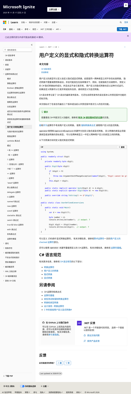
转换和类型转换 (51, 302)
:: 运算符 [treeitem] (10, 178)
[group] (83, 192)
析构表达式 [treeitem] (11, 234)
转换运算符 (49, 267)
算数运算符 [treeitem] (11, 83)
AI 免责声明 (7, 392)
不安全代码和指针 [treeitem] (12, 257)
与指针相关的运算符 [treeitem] (15, 131)
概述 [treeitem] (9, 78)
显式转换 (48, 278)
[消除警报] (126, 5)
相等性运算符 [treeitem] (12, 102)
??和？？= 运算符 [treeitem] (14, 169)
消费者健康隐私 (54, 392)
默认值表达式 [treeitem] (12, 187)
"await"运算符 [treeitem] (13, 183)
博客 (26, 392)
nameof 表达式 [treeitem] (13, 201)
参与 (35, 392)
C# (56, 47)
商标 (78, 392)
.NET (50, 47)
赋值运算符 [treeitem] (11, 136)
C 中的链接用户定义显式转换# (58, 309)
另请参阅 (44, 72)
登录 (126, 22)
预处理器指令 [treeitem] (10, 262)
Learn (42, 47)
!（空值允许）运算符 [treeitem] (15, 164)
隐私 (42, 392)
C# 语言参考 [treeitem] (10, 55)
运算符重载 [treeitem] (11, 239)
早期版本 (18, 392)
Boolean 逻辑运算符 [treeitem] (15, 88)
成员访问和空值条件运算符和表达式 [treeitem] (18, 113)
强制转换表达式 (88, 125)
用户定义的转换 (51, 270)
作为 (45, 125)
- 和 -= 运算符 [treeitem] (12, 155)
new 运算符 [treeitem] (12, 206)
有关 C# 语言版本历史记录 (90, 117)
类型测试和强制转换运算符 (56, 299)
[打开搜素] (120, 22)
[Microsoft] (4, 22)
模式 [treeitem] (9, 145)
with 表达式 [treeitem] (12, 229)
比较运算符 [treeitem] (11, 106)
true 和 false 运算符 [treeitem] (15, 225)
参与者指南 (53, 334)
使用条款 (69, 392)
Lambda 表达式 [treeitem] (13, 141)
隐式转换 (48, 274)
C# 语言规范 (46, 69)
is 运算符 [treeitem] (10, 197)
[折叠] (32, 45)
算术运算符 (99, 238)
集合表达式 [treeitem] (11, 97)
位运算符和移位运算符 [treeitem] (16, 92)
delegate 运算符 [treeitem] (14, 192)
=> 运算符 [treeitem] (11, 173)
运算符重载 (116, 247)
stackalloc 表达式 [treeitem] (14, 215)
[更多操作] (125, 47)
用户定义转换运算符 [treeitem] (15, 127)
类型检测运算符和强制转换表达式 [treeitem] (18, 121)
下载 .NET (122, 29)
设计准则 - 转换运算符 (54, 306)
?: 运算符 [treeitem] (10, 159)
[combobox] (17, 50)
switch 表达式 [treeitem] (13, 220)
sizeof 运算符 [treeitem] (12, 211)
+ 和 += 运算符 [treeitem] (13, 150)
